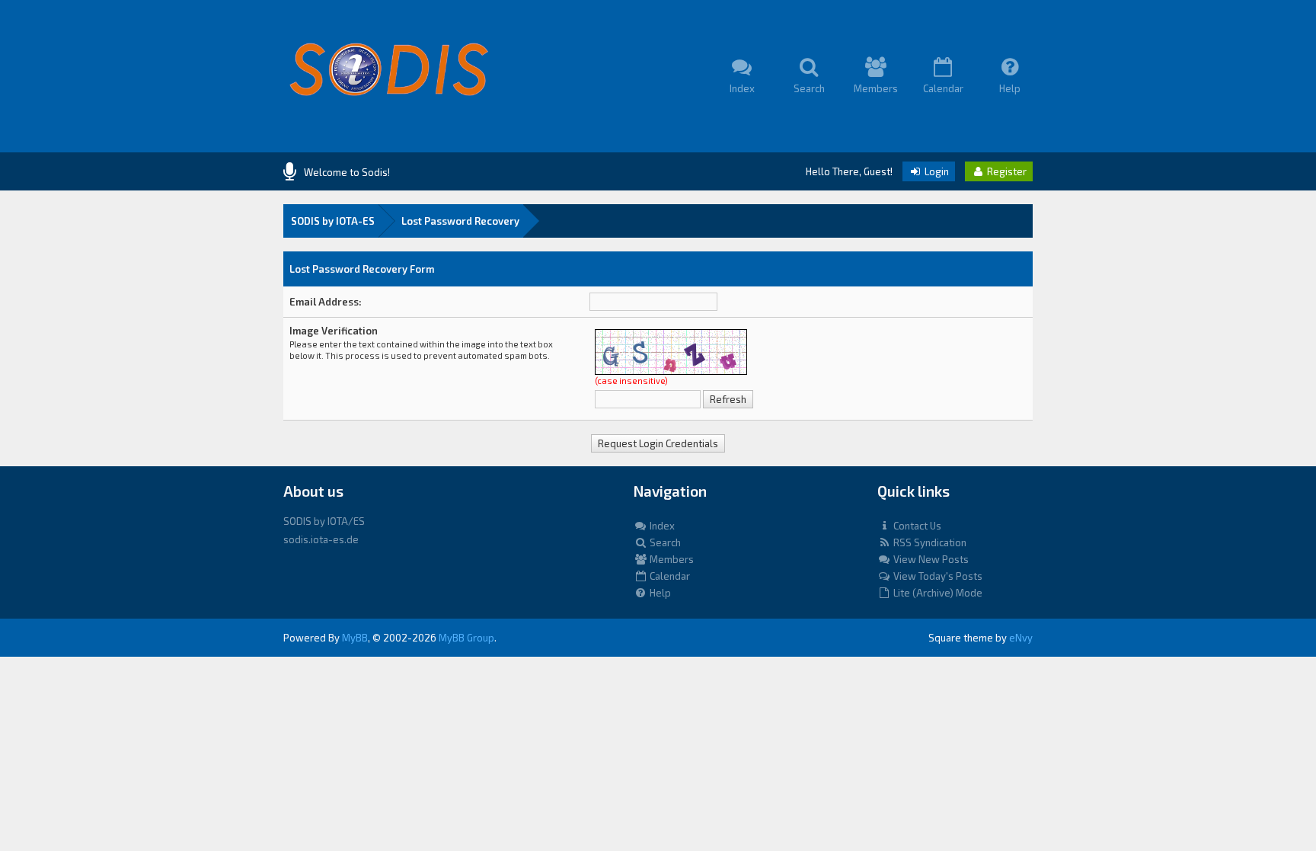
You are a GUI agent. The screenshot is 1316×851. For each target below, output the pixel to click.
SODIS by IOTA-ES (333, 221)
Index (661, 526)
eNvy (1021, 638)
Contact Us (916, 526)
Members (670, 559)
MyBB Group (466, 638)
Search (664, 542)
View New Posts (930, 559)
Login (935, 171)
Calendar (668, 576)
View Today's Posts (936, 576)
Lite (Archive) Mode (936, 593)
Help (659, 593)
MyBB (355, 638)
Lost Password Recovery (460, 221)
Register (1006, 171)
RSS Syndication (928, 542)
